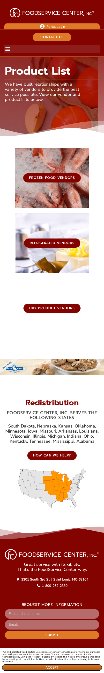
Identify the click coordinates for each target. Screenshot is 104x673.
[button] (8, 49)
